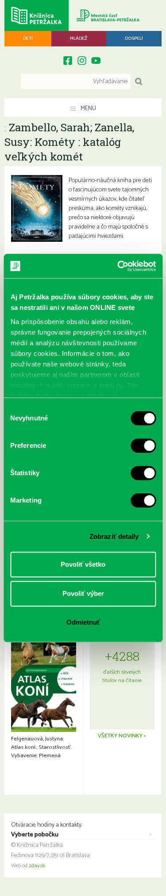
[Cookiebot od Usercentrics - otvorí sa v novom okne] (118, 266)
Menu (87, 108)
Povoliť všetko (83, 564)
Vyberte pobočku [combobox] (34, 835)
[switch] (143, 445)
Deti (28, 38)
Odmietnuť (83, 622)
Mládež (78, 38)
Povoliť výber (83, 593)
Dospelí (134, 38)
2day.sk (37, 866)
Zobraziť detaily (114, 536)
